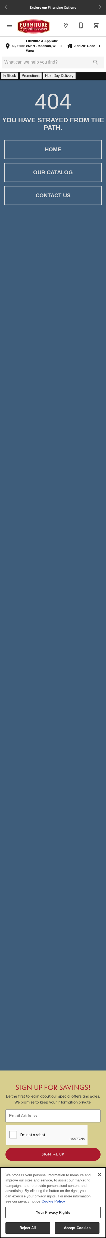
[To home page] (33, 26)
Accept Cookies (77, 1228)
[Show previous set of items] (6, 7)
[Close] (99, 1175)
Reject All (28, 1228)
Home (53, 149)
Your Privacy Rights (53, 1212)
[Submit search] (96, 62)
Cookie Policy (53, 1201)
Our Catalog (53, 172)
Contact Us (53, 195)
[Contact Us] (81, 25)
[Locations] (65, 25)
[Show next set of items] (100, 7)
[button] (9, 25)
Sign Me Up (53, 1154)
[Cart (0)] (96, 25)
